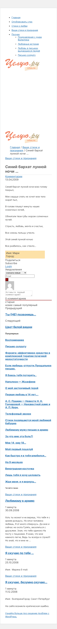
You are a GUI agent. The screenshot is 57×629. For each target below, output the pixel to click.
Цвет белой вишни (18, 327)
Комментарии (13, 176)
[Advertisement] (28, 101)
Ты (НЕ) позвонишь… (20, 314)
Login (8, 266)
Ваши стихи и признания (20, 158)
